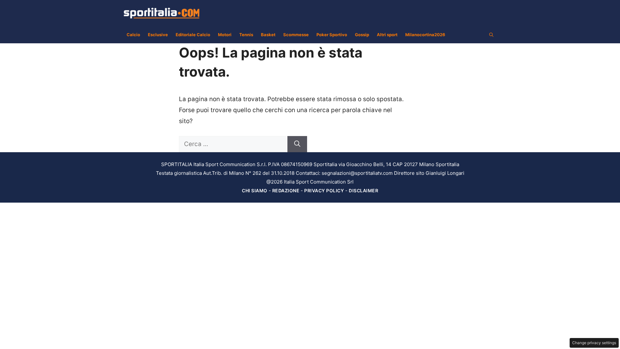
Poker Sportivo (331, 34)
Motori (225, 34)
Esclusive (158, 34)
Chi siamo (254, 190)
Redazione (286, 190)
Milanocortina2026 (425, 34)
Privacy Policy (324, 190)
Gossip (362, 34)
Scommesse (296, 34)
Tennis (246, 34)
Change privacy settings (594, 342)
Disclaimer (363, 190)
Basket (268, 34)
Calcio (133, 34)
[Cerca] (297, 144)
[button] (491, 34)
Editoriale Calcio (193, 34)
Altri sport (387, 34)
